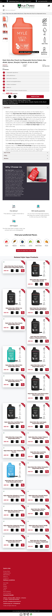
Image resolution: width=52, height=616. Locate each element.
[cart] (24, 614)
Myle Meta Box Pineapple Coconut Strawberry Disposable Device (38, 542)
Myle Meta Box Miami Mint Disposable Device (13, 365)
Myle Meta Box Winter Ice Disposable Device (14, 308)
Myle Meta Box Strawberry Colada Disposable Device (38, 308)
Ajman (26, 102)
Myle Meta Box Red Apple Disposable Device (14, 541)
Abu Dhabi (21, 102)
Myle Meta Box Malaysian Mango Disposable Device (14, 526)
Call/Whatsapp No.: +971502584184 (11, 603)
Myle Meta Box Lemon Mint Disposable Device (13, 380)
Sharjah (31, 102)
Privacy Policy (6, 571)
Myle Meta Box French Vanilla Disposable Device (38, 526)
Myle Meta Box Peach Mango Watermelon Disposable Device (14, 266)
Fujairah (36, 102)
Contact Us (6, 578)
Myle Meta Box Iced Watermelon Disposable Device (38, 394)
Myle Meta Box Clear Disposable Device (14, 451)
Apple (6, 245)
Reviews (6, 158)
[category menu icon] (3, 6)
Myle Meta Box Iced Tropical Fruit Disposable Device (14, 481)
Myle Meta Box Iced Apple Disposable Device (38, 422)
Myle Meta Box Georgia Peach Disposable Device (38, 496)
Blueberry (22, 245)
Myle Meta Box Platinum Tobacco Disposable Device (38, 337)
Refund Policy (6, 574)
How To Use (7, 152)
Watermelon (38, 245)
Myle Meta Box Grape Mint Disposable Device (14, 437)
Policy (5, 155)
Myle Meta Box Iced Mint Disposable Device (38, 452)
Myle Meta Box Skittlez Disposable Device (38, 509)
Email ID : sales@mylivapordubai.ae (12, 601)
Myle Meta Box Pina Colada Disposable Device (13, 323)
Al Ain (40, 102)
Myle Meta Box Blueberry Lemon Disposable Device (14, 496)
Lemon (30, 245)
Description (7, 107)
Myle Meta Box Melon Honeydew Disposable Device (38, 467)
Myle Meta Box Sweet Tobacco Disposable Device (13, 511)
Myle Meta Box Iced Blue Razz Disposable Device (13, 422)
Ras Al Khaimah (7, 591)
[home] (21, 614)
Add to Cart (35, 96)
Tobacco (15, 245)
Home (4, 13)
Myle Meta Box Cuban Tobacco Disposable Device (38, 437)
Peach (46, 245)
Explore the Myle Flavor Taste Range (26, 250)
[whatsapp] (31, 614)
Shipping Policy (7, 573)
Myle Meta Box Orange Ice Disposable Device (38, 280)
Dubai (16, 102)
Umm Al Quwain (13, 103)
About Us (5, 576)
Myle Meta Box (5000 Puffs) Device (14, 13)
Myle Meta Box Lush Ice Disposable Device (38, 365)
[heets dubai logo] (26, 6)
